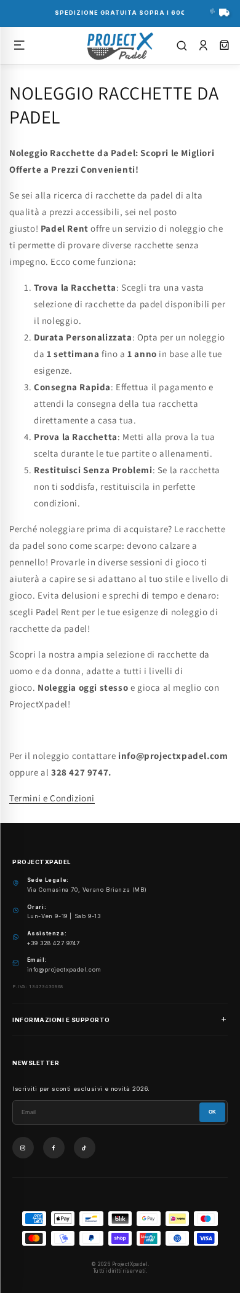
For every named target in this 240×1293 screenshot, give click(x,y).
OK (212, 1112)
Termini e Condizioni (52, 798)
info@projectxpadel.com (64, 969)
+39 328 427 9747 (53, 943)
